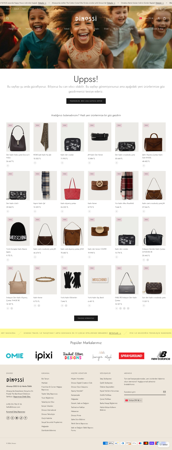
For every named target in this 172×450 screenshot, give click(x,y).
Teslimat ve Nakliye (77, 407)
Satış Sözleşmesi (106, 379)
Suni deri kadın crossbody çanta (153, 297)
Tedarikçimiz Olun (48, 402)
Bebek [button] (67, 28)
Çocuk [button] (77, 28)
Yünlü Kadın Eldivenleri (69, 297)
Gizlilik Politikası (105, 395)
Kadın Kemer (92, 203)
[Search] (7, 18)
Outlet (130, 28)
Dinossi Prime (76, 415)
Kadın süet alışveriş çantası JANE (72, 249)
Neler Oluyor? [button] (15, 28)
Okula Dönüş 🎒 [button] (52, 28)
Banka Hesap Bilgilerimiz (108, 403)
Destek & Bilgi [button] (157, 28)
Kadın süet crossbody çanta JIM (153, 203)
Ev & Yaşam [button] (118, 28)
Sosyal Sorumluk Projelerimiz (52, 422)
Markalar (29, 28)
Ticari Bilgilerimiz (48, 398)
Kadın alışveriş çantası (68, 203)
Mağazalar (142, 28)
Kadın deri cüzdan (67, 154)
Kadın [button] (97, 28)
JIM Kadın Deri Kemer (95, 154)
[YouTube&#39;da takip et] (157, 8)
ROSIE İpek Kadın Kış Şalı (42, 154)
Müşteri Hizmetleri (77, 379)
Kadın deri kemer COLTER (97, 249)
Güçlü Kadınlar (47, 418)
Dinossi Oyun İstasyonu (79, 387)
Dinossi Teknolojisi (48, 414)
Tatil (39, 28)
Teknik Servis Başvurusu (79, 423)
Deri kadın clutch (12, 203)
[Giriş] (159, 18)
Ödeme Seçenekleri (107, 387)
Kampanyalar (75, 395)
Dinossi (14, 443)
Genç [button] (87, 28)
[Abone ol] (164, 392)
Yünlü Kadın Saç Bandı (96, 297)
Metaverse (74, 411)
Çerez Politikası (105, 399)
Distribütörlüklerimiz (49, 430)
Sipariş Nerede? (77, 391)
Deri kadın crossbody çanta (125, 154)
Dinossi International (49, 410)
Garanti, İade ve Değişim (80, 403)
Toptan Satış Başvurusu (50, 394)
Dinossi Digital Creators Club (81, 383)
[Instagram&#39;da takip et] (153, 8)
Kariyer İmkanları (47, 406)
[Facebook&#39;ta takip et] (150, 8)
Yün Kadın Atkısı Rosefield (124, 203)
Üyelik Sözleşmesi (106, 383)
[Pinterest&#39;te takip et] (164, 8)
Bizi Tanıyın (45, 379)
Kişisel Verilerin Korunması (109, 391)
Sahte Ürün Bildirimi (78, 419)
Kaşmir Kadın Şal (39, 203)
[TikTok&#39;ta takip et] (160, 8)
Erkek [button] (106, 28)
